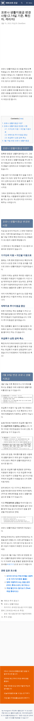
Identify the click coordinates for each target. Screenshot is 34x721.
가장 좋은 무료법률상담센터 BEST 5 (16, 698)
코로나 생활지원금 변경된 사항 (14, 126)
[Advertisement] (17, 47)
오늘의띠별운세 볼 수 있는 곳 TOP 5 (17, 693)
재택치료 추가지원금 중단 (16, 135)
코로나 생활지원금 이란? (12, 123)
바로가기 (10, 564)
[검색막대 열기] (21, 3)
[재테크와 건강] (3, 3)
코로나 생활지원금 (11, 604)
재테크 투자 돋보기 (11, 600)
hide (21, 119)
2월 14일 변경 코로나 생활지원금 (15, 140)
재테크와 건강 (11, 3)
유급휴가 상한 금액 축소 (15, 138)
